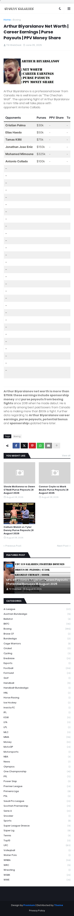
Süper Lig (37, 830)
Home (7, 19)
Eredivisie (37, 658)
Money (37, 742)
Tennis (37, 835)
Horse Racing (37, 697)
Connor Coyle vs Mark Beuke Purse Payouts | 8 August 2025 (53, 490)
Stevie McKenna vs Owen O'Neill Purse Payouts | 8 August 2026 (19, 490)
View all (66, 455)
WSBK (37, 875)
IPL (37, 712)
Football (37, 668)
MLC (37, 732)
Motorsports (37, 751)
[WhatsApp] (40, 445)
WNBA (37, 860)
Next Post (63, 545)
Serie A (37, 811)
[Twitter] (24, 445)
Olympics (37, 766)
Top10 (37, 840)
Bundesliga (37, 638)
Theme (58, 905)
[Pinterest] (32, 445)
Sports (37, 820)
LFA (37, 722)
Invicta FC (37, 707)
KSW (37, 717)
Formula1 (37, 673)
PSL (37, 796)
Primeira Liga (37, 791)
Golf (37, 678)
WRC (37, 865)
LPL (37, 727)
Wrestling (37, 870)
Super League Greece (37, 825)
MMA (37, 737)
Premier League (37, 786)
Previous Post (13, 545)
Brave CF (37, 633)
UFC (37, 845)
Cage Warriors (37, 643)
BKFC (37, 623)
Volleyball (37, 850)
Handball (37, 683)
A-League (37, 609)
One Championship (37, 771)
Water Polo (37, 855)
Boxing (17, 19)
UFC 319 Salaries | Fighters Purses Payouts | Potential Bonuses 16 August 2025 (37, 582)
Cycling (37, 653)
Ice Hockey (37, 702)
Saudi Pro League (37, 801)
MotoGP (37, 746)
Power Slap (37, 781)
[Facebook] (16, 445)
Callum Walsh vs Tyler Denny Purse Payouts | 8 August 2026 (19, 530)
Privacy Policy (37, 910)
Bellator (37, 619)
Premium (29, 905)
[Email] (48, 445)
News (37, 761)
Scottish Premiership (37, 806)
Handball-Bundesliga (37, 687)
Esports (37, 663)
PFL (37, 776)
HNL (37, 692)
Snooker (37, 816)
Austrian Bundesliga (37, 614)
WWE (37, 879)
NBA (37, 756)
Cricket (37, 648)
